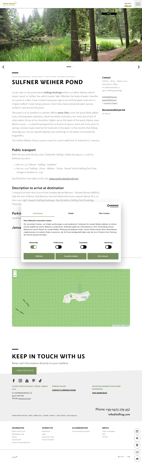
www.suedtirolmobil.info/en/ (64, 179)
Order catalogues (108, 431)
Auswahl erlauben (71, 256)
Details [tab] (71, 213)
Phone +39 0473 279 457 (113, 409)
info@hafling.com (119, 414)
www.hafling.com (109, 100)
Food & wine (16, 440)
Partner (105, 437)
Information (18, 428)
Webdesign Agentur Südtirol (14, 457)
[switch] (58, 247)
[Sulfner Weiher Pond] (71, 296)
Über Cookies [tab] (104, 213)
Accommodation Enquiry (81, 431)
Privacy (52, 415)
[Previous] (3, 67)
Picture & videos (48, 440)
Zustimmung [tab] (38, 213)
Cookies (45, 415)
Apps (44, 434)
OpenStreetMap (118, 326)
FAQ (103, 434)
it (122, 456)
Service (105, 428)
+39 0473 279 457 (24, 399)
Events (14, 437)
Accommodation (80, 428)
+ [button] (15, 271)
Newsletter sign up (25, 371)
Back (109, 13)
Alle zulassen (103, 256)
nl (129, 456)
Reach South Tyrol (18, 431)
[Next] (138, 67)
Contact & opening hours (64, 390)
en (125, 456)
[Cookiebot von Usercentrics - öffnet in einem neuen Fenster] (108, 206)
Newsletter (46, 431)
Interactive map (48, 437)
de (119, 456)
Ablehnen (39, 256)
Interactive (47, 428)
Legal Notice (61, 415)
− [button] (15, 275)
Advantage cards (18, 434)
